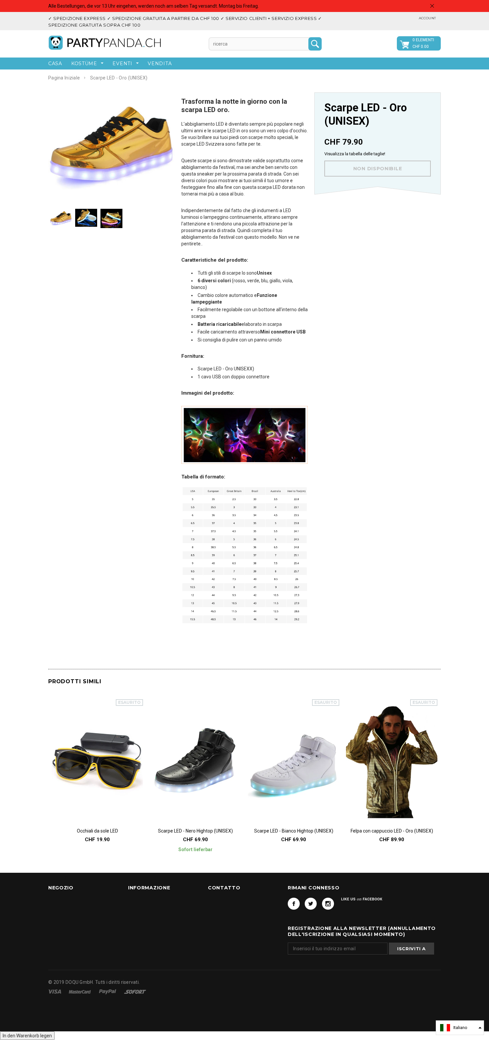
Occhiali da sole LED (97, 831)
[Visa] (55, 991)
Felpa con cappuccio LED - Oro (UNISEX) (392, 831)
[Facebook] (294, 904)
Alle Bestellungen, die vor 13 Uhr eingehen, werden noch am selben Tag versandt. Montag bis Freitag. (153, 6)
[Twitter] (311, 904)
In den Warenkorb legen (27, 1035)
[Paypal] (108, 991)
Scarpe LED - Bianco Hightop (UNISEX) (293, 831)
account (427, 18)
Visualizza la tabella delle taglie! (354, 153)
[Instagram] (328, 904)
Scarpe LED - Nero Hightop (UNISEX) (195, 831)
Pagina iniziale (64, 77)
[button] (460, 1027)
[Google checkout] (135, 991)
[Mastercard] (80, 991)
